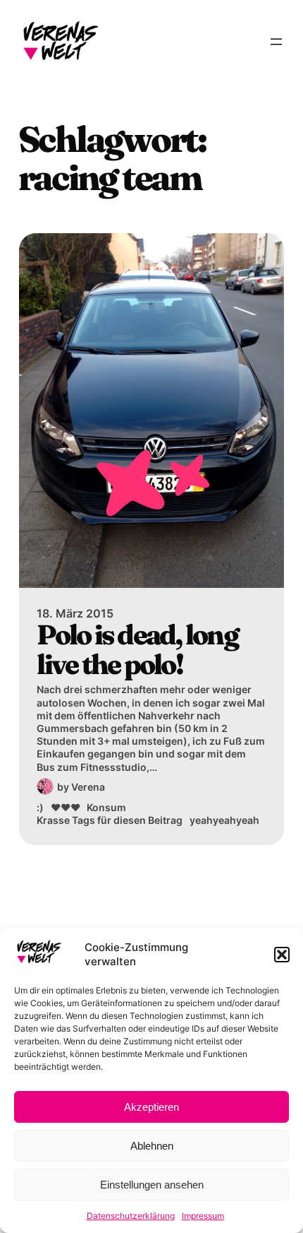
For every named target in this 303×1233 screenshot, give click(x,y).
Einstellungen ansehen (152, 1185)
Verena (88, 787)
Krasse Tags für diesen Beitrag (110, 820)
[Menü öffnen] (276, 41)
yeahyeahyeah (224, 820)
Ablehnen (151, 1146)
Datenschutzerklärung (131, 1215)
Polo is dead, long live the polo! (137, 649)
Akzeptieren (151, 1107)
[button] (282, 955)
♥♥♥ (65, 807)
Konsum (106, 807)
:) (40, 807)
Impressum (203, 1215)
